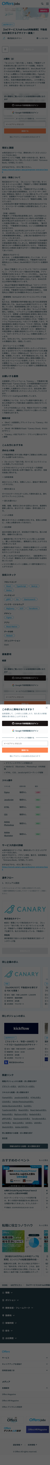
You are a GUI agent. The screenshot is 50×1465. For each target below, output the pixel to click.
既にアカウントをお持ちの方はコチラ (25, 756)
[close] (46, 707)
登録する (25, 750)
